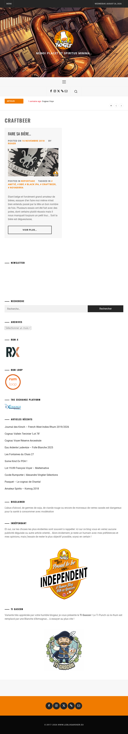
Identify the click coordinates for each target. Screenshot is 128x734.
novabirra (16, 187)
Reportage (28, 181)
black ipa (33, 184)
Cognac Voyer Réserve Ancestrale (57, 101)
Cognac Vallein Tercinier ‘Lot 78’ (22, 433)
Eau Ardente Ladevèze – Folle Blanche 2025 (29, 447)
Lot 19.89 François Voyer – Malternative (27, 468)
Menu (9, 4)
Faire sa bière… (19, 133)
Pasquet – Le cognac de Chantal (23, 481)
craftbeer (49, 184)
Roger (12, 143)
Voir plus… (30, 230)
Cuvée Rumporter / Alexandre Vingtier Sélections (31, 474)
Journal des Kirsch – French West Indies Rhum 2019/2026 (37, 426)
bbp (21, 184)
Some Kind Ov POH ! (16, 461)
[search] (76, 91)
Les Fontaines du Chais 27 (19, 454)
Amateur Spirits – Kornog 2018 (22, 488)
